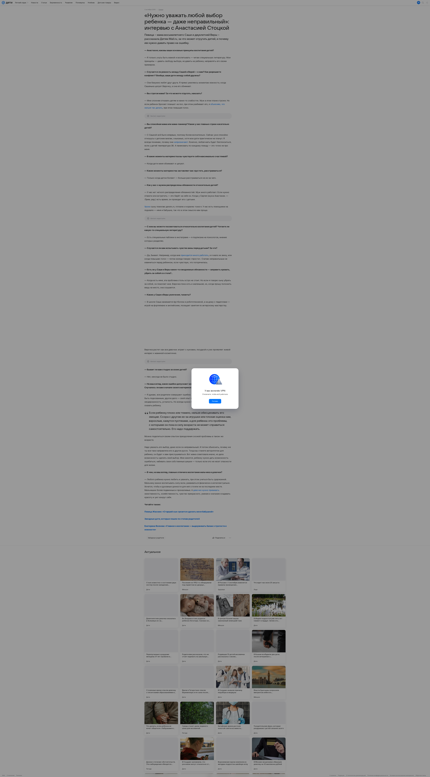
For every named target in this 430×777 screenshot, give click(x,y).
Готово (215, 401)
